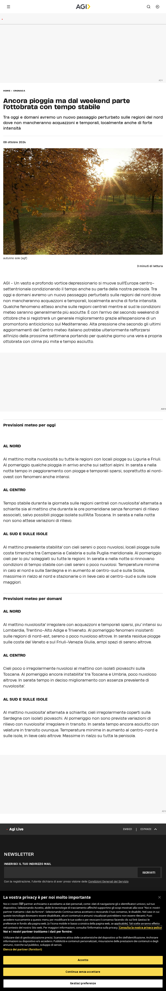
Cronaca (19, 90)
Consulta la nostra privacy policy (140, 927)
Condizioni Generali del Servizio (108, 881)
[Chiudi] (159, 897)
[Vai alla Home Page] (83, 7)
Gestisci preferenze (83, 983)
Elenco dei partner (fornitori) (22, 949)
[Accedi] (157, 7)
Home (6, 90)
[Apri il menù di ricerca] (149, 7)
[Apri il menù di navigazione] (8, 7)
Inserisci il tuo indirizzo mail (27, 864)
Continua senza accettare (83, 972)
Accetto (83, 960)
